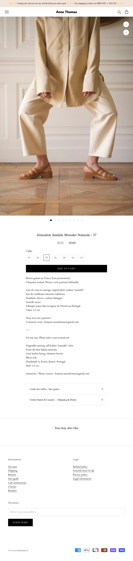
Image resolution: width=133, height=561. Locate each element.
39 (64, 257)
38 (55, 257)
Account (12, 466)
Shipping (12, 470)
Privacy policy (80, 474)
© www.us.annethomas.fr (18, 550)
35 (29, 257)
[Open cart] (126, 12)
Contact (12, 486)
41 (81, 257)
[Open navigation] (7, 12)
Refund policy (80, 466)
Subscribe (20, 522)
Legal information (82, 478)
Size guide (13, 478)
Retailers (12, 490)
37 (46, 257)
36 (37, 257)
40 (73, 257)
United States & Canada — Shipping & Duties (53, 399)
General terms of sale (83, 470)
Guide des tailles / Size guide (44, 389)
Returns (12, 474)
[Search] (119, 12)
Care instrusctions (17, 482)
